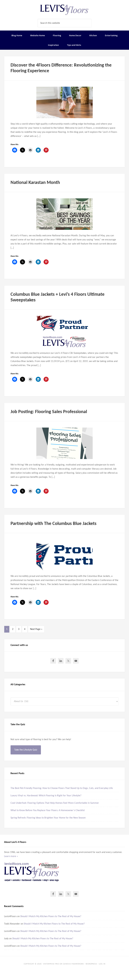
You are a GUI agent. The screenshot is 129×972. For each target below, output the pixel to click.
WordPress (91, 964)
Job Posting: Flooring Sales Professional (49, 411)
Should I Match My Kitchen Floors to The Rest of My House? (50, 916)
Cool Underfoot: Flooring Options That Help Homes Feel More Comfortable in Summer (55, 803)
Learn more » (11, 856)
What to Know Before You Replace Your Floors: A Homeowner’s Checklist (48, 810)
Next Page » (36, 629)
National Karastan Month (35, 182)
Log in (102, 964)
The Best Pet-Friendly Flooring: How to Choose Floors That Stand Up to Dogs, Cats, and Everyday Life (62, 788)
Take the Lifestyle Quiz (25, 750)
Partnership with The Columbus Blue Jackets (53, 523)
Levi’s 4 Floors (64, 9)
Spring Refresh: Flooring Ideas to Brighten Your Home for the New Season (48, 818)
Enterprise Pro (51, 964)
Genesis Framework (73, 964)
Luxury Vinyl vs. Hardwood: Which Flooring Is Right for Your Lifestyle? (46, 795)
